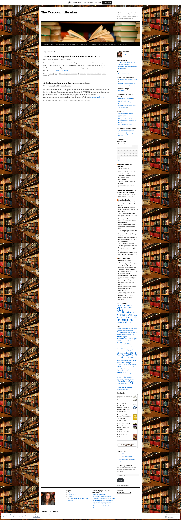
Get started (107, 2)
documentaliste (120, 347)
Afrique (124, 330)
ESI (119, 352)
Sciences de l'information (56, 100)
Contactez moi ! (123, 44)
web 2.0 (129, 383)
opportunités (119, 368)
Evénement (112, 44)
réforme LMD (120, 375)
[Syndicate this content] (117, 164)
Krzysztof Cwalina (122, 411)
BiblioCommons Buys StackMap (126, 279)
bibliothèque (122, 336)
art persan (119, 334)
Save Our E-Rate (122, 170)
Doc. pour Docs (122, 100)
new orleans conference (127, 366)
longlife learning (120, 365)
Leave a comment (85, 100)
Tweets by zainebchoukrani (123, 389)
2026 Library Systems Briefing (126, 185)
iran (127, 360)
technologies (126, 379)
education (119, 349)
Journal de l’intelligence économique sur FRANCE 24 (71, 56)
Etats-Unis (123, 353)
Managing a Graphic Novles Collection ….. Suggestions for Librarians (126, 133)
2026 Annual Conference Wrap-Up (127, 172)
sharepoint (119, 377)
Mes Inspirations (73, 44)
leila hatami (133, 360)
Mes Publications (61, 44)
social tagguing (120, 379)
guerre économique (71, 74)
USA (119, 381)
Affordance (119, 330)
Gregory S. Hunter (122, 420)
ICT (130, 355)
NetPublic (119, 366)
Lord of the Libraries (122, 435)
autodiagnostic (73, 100)
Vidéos (105, 44)
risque (130, 373)
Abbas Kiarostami (122, 328)
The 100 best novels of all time (126, 243)
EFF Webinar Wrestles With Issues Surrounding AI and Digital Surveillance (127, 297)
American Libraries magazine (125, 98)
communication (120, 345)
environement (125, 351)
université (132, 379)
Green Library (122, 355)
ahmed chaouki (129, 330)
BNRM (120, 342)
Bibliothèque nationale (122, 340)
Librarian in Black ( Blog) (124, 102)
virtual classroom (120, 383)
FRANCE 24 (62, 74)
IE (78, 74)
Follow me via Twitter (124, 387)
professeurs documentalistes (123, 370)
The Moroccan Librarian (59, 12)
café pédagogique (127, 343)
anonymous (124, 332)
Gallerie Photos (96, 44)
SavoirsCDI (133, 375)
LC (129, 360)
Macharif (126, 365)
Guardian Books (124, 200)
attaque (123, 334)
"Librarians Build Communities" (126, 130)
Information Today (124, 258)
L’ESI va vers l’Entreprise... (100, 494)
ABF (128, 328)
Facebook (131, 352)
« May (118, 160)
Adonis (135, 328)
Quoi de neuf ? (85, 44)
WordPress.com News (123, 73)
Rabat (127, 373)
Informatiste (121, 360)
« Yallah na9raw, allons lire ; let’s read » (103, 504)
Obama (134, 366)
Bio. (52, 44)
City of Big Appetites (123, 177)
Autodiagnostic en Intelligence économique (66, 82)
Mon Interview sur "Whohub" (125, 124)
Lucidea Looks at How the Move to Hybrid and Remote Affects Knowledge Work (127, 288)
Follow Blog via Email (124, 466)
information (83, 74)
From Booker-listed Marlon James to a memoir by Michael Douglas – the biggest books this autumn (128, 239)
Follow (120, 480)
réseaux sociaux (127, 375)
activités (131, 328)
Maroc (133, 364)
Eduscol (123, 349)
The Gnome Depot (123, 187)
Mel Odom (121, 436)
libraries (118, 362)
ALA (119, 332)
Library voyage (127, 307)
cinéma (132, 343)
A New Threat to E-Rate (124, 174)
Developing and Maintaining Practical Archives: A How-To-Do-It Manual (124, 416)
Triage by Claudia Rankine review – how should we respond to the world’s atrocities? (127, 215)
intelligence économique (94, 74)
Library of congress (125, 362)
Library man (121, 90)
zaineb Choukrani (66, 59)
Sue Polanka (121, 399)
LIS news (120, 104)
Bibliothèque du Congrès (127, 338)
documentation (127, 347)
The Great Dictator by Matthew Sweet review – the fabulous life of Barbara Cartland (127, 203)
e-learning (133, 347)
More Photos (120, 462)
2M (117, 328)
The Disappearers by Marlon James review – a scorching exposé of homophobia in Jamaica (128, 220)
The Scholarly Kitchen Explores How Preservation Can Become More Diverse (127, 282)
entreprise (119, 351)
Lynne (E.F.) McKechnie (124, 431)
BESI (133, 334)
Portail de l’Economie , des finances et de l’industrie (127, 192)
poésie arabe (125, 368)
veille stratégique (127, 381)
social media (126, 376)
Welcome (46, 44)
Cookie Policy (36, 517)
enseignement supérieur (130, 349)
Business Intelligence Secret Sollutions (128, 79)
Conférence (126, 345)
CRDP (130, 345)
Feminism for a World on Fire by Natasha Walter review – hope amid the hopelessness (128, 209)
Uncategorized (120, 322)
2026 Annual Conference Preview (126, 175)
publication (121, 372)
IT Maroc (120, 117)
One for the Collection (123, 168)
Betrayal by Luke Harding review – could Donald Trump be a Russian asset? (127, 226)
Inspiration (70, 496)
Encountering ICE (122, 179)
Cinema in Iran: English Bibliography (79, 498)
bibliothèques (130, 340)
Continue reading (61, 70)
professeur (130, 368)
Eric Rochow (131, 351)
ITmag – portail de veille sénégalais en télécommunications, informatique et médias (127, 120)
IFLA (118, 358)
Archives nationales (132, 332)
